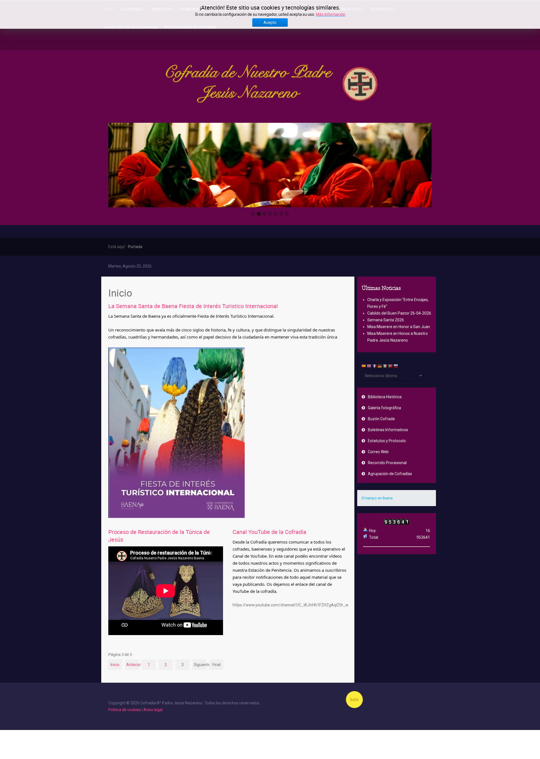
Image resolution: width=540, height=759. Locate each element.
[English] (369, 367)
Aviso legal (153, 709)
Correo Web (378, 451)
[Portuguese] (390, 367)
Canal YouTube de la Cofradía (269, 532)
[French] (374, 367)
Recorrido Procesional (387, 462)
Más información (330, 14)
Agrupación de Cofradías (390, 473)
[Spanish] (363, 367)
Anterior (132, 664)
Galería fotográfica (384, 408)
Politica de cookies (124, 709)
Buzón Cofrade (381, 419)
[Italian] (385, 367)
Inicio (115, 664)
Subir (354, 699)
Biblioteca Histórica (385, 397)
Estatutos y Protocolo (387, 441)
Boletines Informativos (388, 430)
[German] (379, 367)
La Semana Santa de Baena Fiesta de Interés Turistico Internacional (193, 306)
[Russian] (395, 367)
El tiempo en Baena (377, 498)
